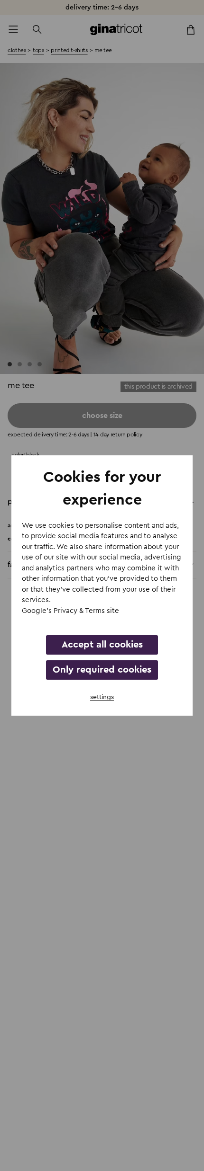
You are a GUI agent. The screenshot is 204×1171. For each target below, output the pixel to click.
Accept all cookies (102, 644)
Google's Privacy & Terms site (70, 610)
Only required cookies (102, 669)
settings (102, 697)
